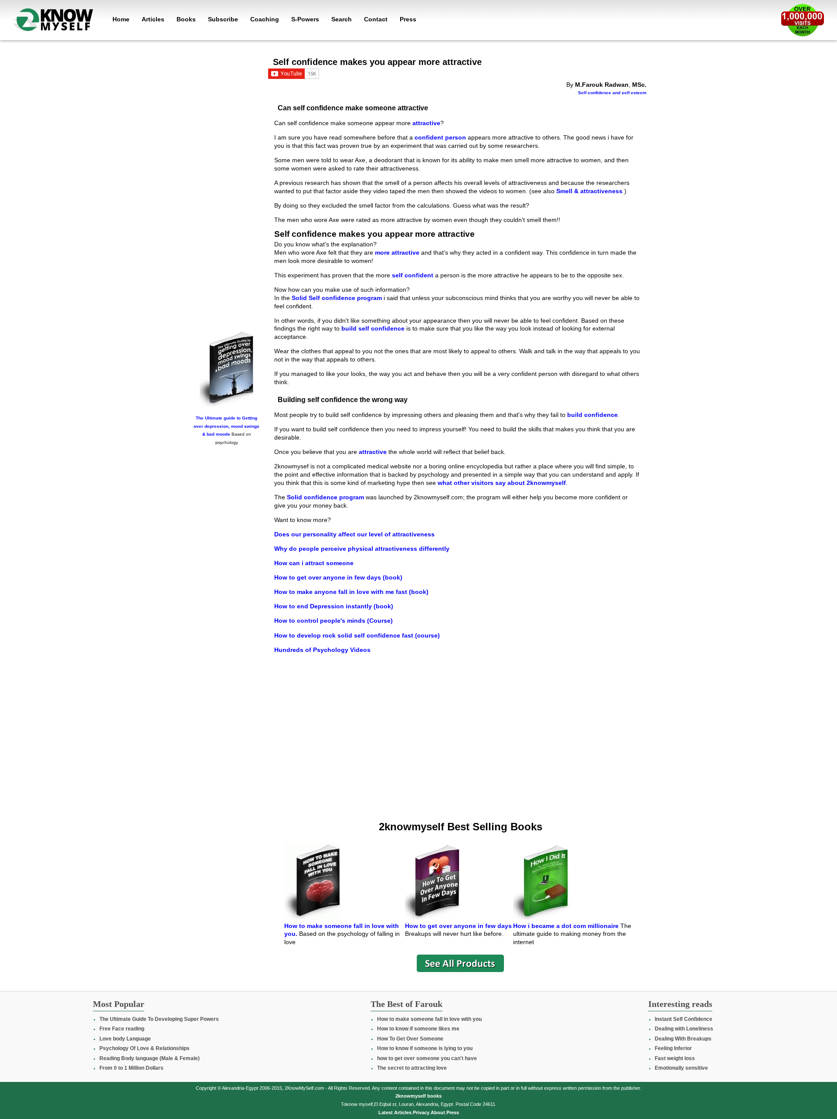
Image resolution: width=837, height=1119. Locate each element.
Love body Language (125, 1039)
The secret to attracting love (412, 1068)
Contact (376, 19)
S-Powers (305, 19)
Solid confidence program (325, 497)
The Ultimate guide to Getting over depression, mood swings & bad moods (226, 426)
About (438, 1112)
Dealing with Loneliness (684, 1029)
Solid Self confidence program (337, 297)
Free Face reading (121, 1029)
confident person (440, 137)
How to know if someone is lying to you (425, 1048)
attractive (426, 122)
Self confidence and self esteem (612, 92)
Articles (153, 19)
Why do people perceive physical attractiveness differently (361, 548)
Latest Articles (395, 1112)
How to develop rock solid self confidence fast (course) (357, 635)
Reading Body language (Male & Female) (149, 1058)
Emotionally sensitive (681, 1068)
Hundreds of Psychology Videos (322, 649)
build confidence (592, 414)
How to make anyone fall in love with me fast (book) (351, 591)
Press (408, 19)
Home (120, 19)
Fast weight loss (675, 1058)
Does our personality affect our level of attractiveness (354, 534)
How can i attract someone (314, 563)
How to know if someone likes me (418, 1029)
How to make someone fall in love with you (429, 1019)
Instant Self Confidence (683, 1019)
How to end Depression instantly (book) (333, 606)
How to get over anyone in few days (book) (338, 577)
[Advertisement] (227, 190)
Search (341, 19)
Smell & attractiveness (590, 191)
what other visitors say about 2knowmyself (501, 482)
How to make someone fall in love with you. (341, 929)
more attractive (397, 252)
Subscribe (223, 19)
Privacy (421, 1112)
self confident (412, 275)
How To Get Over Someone (410, 1039)
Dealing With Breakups (683, 1039)
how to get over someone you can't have (427, 1058)
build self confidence (373, 328)
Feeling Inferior (673, 1048)
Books (186, 19)
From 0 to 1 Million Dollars (131, 1068)
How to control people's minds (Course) (333, 620)
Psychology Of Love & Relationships (144, 1048)
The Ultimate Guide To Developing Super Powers (159, 1019)
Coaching (264, 19)
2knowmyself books (418, 1096)
